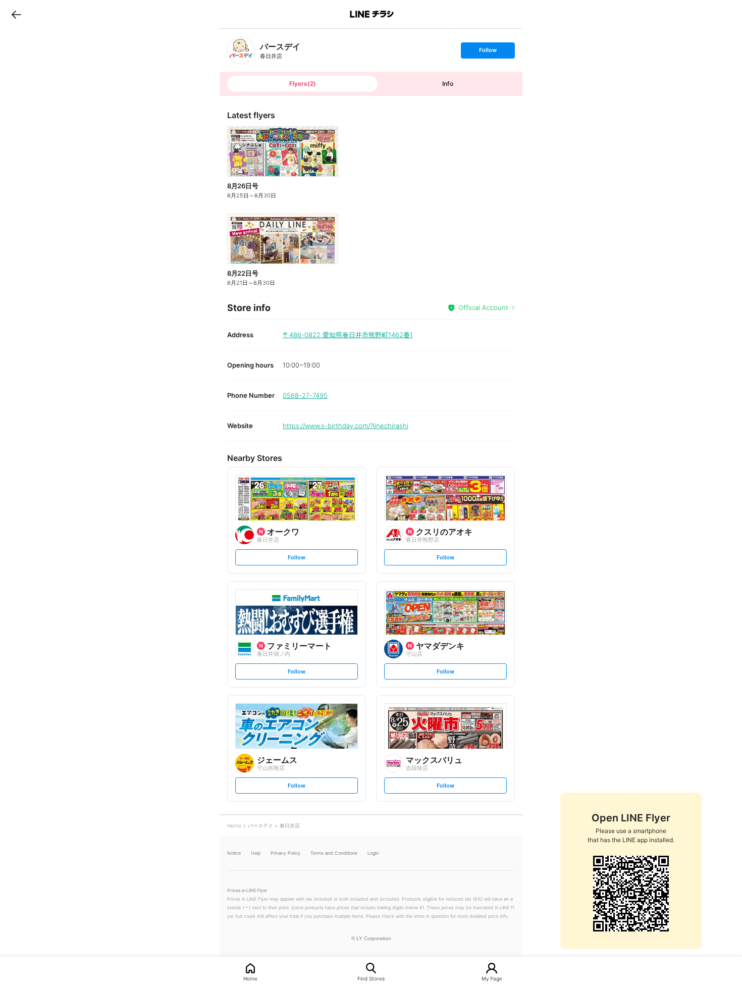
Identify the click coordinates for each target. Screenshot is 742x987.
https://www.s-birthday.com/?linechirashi (345, 426)
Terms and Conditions (333, 853)
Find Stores (371, 978)
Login (373, 853)
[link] (241, 50)
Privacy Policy (285, 853)
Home (250, 978)
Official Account (483, 307)
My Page (492, 978)
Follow (488, 52)
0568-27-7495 (305, 395)
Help (255, 853)
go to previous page (16, 14)
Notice (234, 853)
